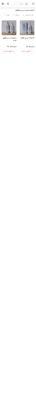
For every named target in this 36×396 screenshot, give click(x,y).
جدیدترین (27, 15)
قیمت (8, 15)
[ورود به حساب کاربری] (8, 4)
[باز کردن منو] (32, 3)
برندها (17, 15)
